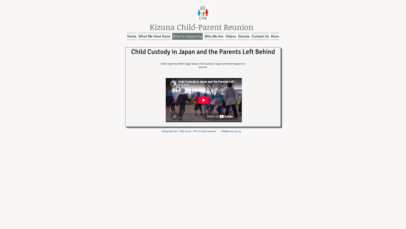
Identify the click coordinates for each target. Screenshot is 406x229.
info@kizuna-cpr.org (231, 131)
